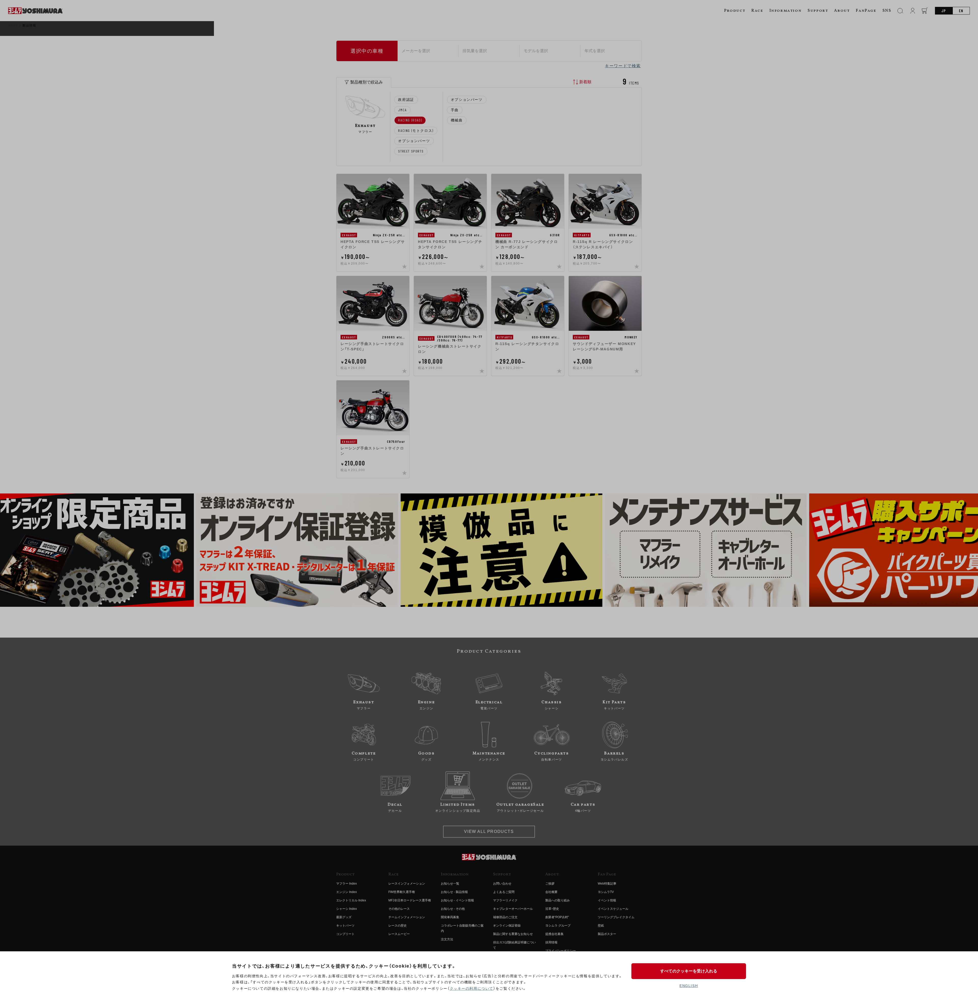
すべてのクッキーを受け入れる (688, 971)
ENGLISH (689, 986)
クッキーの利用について (472, 988)
